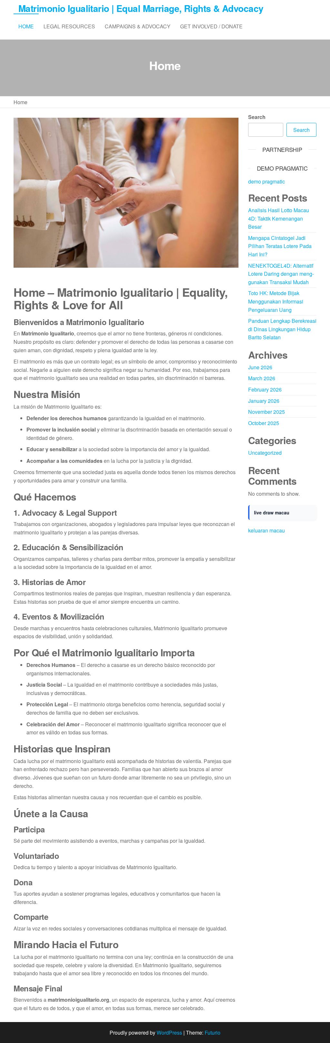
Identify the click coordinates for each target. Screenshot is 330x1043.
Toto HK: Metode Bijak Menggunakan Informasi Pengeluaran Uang (275, 301)
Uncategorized (265, 452)
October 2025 (263, 423)
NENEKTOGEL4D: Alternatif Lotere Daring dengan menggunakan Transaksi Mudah (281, 274)
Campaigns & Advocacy (137, 26)
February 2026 (265, 389)
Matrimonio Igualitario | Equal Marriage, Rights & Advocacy (141, 8)
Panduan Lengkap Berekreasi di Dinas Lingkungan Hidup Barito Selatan (282, 329)
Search (257, 117)
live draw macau (271, 512)
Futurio (212, 1032)
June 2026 (260, 367)
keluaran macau (266, 530)
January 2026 (263, 400)
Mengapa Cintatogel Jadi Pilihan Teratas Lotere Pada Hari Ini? (280, 246)
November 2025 (266, 411)
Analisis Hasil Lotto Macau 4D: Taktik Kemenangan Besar (278, 218)
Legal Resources (69, 26)
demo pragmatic (266, 181)
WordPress (169, 1032)
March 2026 (261, 378)
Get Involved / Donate (211, 26)
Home (26, 26)
